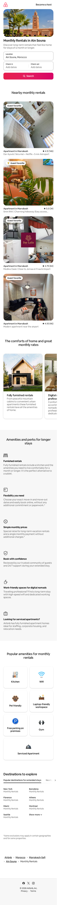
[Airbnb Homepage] (5, 4)
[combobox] (28, 57)
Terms (33, 891)
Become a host (44, 4)
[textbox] (16, 67)
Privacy (24, 891)
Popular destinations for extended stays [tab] (22, 780)
